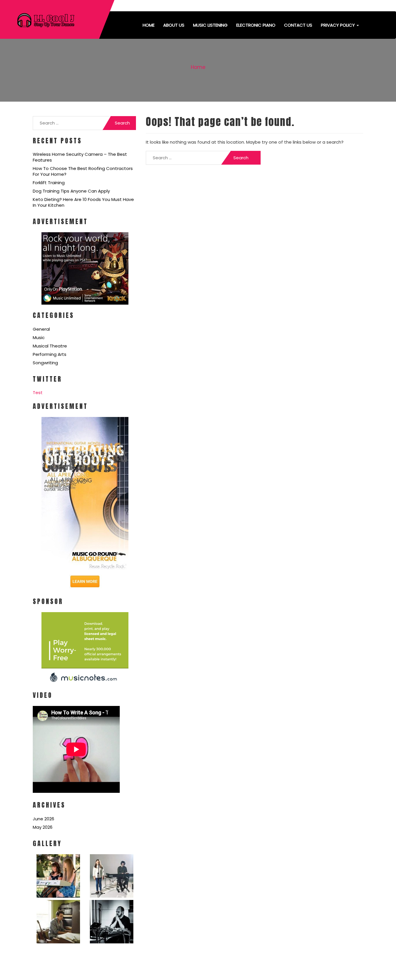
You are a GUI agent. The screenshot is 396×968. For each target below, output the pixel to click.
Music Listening (210, 25)
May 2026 (42, 827)
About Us (173, 25)
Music (39, 337)
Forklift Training (49, 183)
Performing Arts (49, 354)
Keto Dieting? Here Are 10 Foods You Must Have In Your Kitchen (83, 202)
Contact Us (298, 25)
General (41, 329)
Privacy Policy (338, 25)
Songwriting (45, 363)
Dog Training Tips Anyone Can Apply (71, 191)
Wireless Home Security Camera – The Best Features (80, 157)
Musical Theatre (50, 346)
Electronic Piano (255, 25)
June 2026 (43, 819)
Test (38, 392)
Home (149, 25)
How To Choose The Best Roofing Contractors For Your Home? (83, 171)
